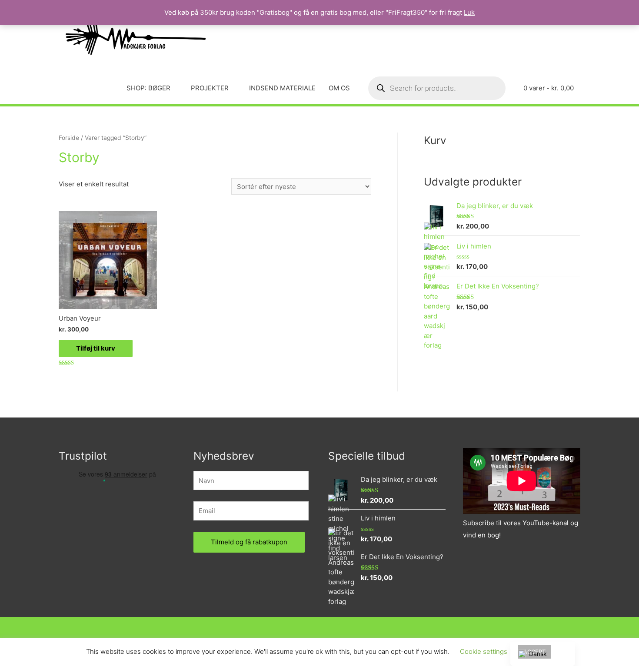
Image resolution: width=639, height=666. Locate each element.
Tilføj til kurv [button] (95, 348)
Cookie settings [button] (483, 651)
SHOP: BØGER (148, 88)
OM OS (339, 88)
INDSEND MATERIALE (282, 88)
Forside (69, 137)
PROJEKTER (210, 88)
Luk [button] (469, 12)
